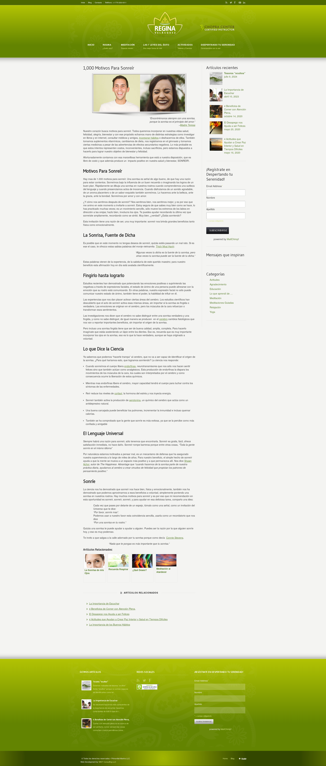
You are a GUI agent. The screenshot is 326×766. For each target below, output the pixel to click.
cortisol (118, 393)
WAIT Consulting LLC (107, 761)
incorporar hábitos (149, 137)
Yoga (212, 312)
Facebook (234, 2)
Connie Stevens (174, 537)
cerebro (163, 319)
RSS (225, 2)
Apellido (210, 209)
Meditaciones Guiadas (222, 302)
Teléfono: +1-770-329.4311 (115, 2)
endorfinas (130, 366)
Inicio (83, 2)
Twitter (230, 2)
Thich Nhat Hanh (165, 246)
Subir (244, 758)
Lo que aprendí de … (221, 293)
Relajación (215, 307)
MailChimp (232, 239)
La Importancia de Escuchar (104, 603)
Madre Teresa (187, 125)
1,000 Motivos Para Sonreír (108, 68)
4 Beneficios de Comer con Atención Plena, (112, 608)
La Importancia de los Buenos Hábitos (109, 624)
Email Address (214, 186)
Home (225, 758)
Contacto (98, 2)
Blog (90, 2)
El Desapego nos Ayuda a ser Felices (109, 614)
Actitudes (215, 279)
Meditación (215, 298)
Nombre (210, 197)
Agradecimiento (218, 284)
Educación (215, 289)
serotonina (135, 400)
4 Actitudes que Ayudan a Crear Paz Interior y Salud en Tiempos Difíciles (128, 619)
